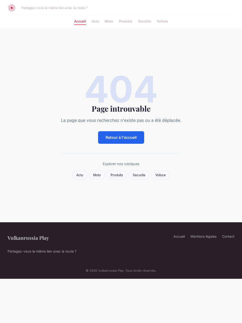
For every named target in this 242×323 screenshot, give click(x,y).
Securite (144, 21)
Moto (109, 21)
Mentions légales (203, 236)
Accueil (80, 21)
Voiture (162, 21)
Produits (125, 21)
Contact (228, 236)
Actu (95, 21)
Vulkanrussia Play (28, 237)
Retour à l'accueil (121, 137)
